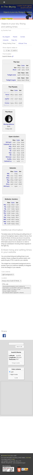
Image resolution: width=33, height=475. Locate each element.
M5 (5, 209)
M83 (8, 176)
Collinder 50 (7, 144)
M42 (10, 153)
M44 (10, 148)
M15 (5, 217)
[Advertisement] (16, 311)
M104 (7, 184)
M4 (5, 207)
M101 (7, 178)
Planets (15, 37)
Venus (7, 94)
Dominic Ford (6, 455)
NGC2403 (6, 186)
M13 (5, 211)
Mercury (6, 92)
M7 (10, 150)
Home (3, 19)
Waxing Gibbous (8, 124)
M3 (5, 215)
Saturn (7, 101)
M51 (8, 182)
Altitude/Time (22, 43)
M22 (5, 205)
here (13, 459)
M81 (8, 173)
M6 (10, 155)
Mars (7, 97)
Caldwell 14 (7, 161)
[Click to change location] (12, 56)
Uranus (7, 103)
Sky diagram (6, 37)
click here (28, 457)
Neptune (6, 105)
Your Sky (10, 19)
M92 (5, 221)
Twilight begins (11, 80)
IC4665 (9, 159)
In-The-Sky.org (8, 6)
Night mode (14, 374)
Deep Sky (14, 40)
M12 (5, 213)
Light (12, 372)
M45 (10, 146)
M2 (5, 223)
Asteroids (5, 40)
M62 (5, 219)
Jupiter (7, 99)
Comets (22, 37)
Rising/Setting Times (9, 43)
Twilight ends (11, 75)
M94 (8, 180)
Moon (14, 70)
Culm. (23, 65)
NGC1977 (8, 142)
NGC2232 (8, 157)
